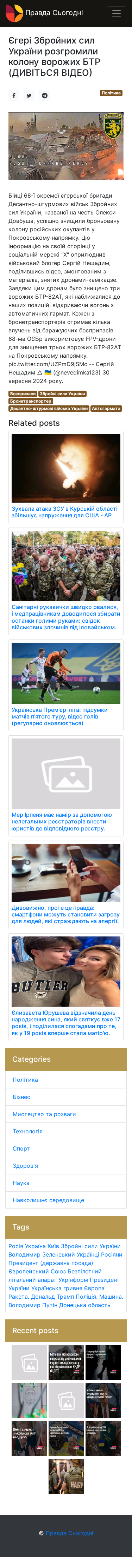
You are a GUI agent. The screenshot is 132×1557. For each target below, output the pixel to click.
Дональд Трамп (52, 1296)
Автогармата (106, 408)
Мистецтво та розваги (44, 1114)
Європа (94, 1288)
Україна (35, 1246)
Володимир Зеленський (41, 1254)
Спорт (21, 1148)
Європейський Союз (37, 1271)
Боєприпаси (23, 393)
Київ (53, 1246)
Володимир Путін (32, 1304)
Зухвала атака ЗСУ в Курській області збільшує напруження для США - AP (65, 512)
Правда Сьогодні (53, 12)
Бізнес (21, 1096)
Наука (21, 1182)
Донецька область (85, 1304)
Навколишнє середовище (48, 1200)
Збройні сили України (62, 393)
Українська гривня (56, 1288)
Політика (111, 92)
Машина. (111, 1296)
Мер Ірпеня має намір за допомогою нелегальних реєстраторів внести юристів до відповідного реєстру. (62, 821)
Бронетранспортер (30, 401)
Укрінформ (73, 1279)
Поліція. (87, 1296)
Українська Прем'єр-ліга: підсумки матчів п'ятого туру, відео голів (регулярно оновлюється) (60, 716)
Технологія (28, 1131)
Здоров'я (25, 1165)
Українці (88, 1254)
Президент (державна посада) (50, 1262)
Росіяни (111, 1254)
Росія (15, 1246)
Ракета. (18, 1296)
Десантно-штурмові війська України (49, 408)
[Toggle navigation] (116, 13)
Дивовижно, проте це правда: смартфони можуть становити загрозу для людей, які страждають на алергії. (66, 914)
